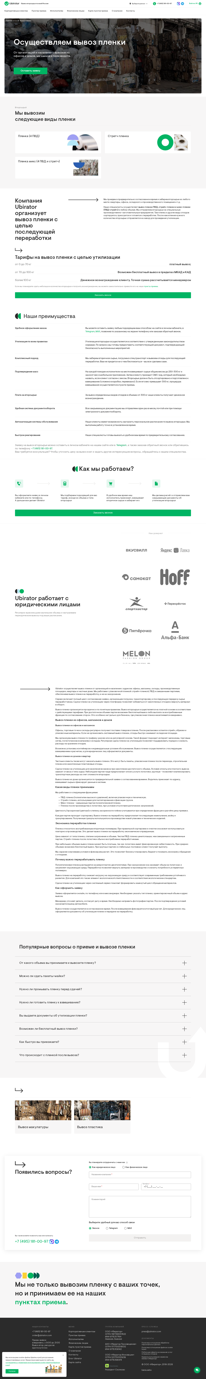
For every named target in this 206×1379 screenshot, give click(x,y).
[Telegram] (182, 3)
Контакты (130, 11)
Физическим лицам (75, 11)
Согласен (12, 1371)
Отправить (140, 1238)
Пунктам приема (39, 11)
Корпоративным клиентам (16, 11)
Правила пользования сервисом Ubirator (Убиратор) (155, 1358)
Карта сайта (75, 1362)
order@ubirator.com (42, 1335)
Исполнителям (56, 11)
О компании (117, 11)
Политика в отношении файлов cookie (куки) (157, 1348)
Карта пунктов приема (98, 11)
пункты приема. (151, 287)
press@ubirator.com (151, 1332)
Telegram (90, 331)
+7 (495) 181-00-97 (41, 448)
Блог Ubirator (75, 1359)
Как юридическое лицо (103, 1167)
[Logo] (12, 5)
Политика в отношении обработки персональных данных (155, 1343)
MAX (98, 331)
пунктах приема (40, 1302)
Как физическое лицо (137, 1167)
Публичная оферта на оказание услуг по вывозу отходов (157, 1353)
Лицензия (118, 1339)
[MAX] (178, 3)
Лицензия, (109, 1339)
